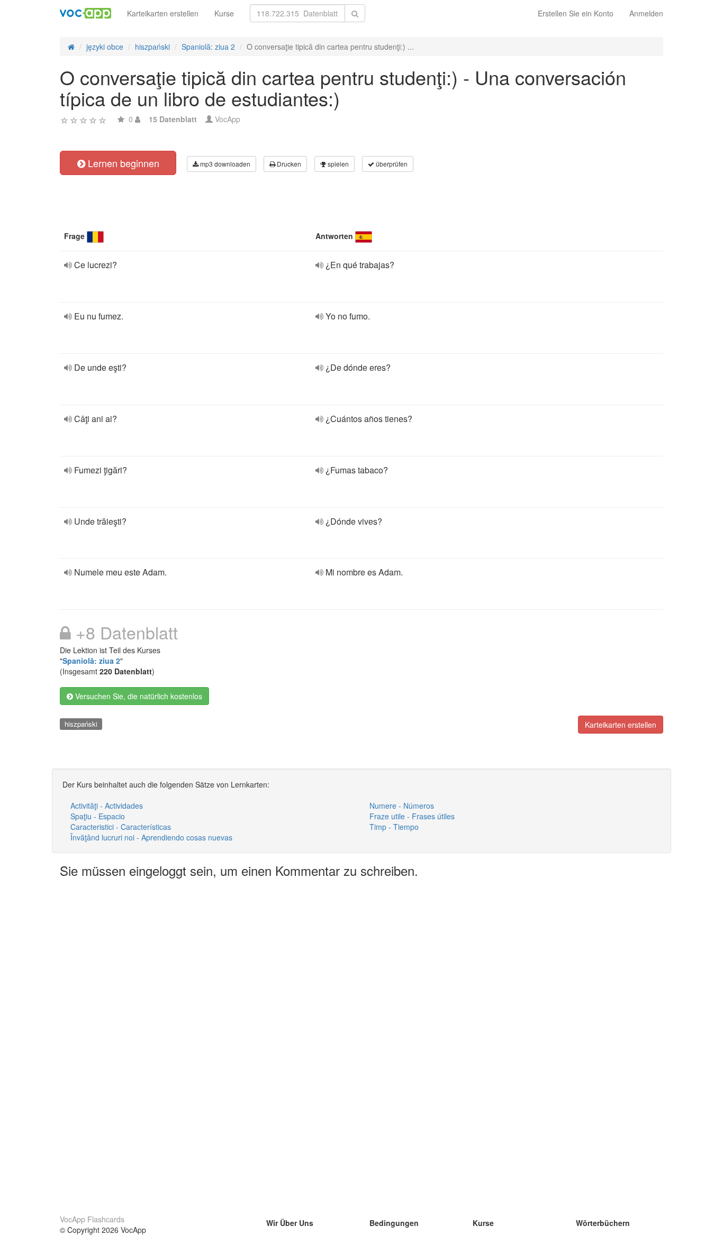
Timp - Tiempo (394, 826)
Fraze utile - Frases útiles (412, 816)
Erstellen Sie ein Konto (575, 13)
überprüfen (391, 163)
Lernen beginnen (122, 163)
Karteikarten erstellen (162, 13)
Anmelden (646, 13)
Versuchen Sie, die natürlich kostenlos (137, 696)
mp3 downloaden (224, 163)
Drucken (288, 163)
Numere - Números (401, 805)
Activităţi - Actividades (106, 805)
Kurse (224, 13)
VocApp (227, 119)
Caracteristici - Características (120, 826)
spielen (337, 163)
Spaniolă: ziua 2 (91, 660)
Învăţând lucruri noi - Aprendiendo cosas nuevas (151, 837)
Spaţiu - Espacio (97, 816)
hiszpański (81, 724)
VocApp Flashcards (92, 1219)
